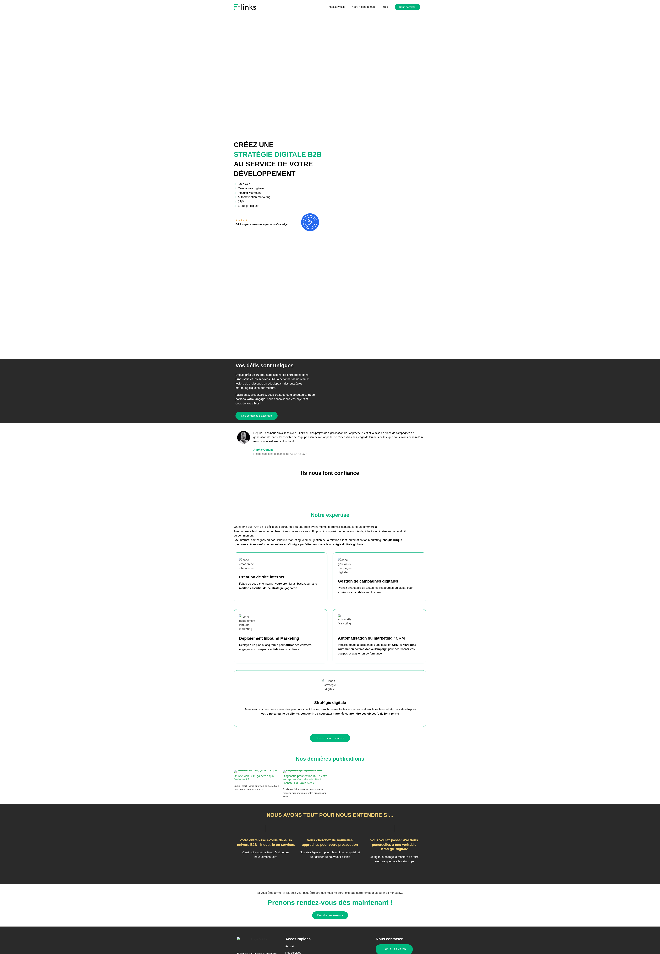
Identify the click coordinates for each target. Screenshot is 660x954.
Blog (385, 6)
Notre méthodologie (363, 6)
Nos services (337, 6)
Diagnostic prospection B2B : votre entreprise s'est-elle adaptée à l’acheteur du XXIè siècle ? (305, 779)
